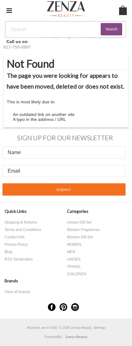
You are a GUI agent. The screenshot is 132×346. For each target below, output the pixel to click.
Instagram (75, 307)
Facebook (52, 307)
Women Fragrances (83, 230)
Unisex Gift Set (79, 222)
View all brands (17, 292)
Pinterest (63, 307)
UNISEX (74, 259)
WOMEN (74, 244)
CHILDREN (76, 274)
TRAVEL (74, 266)
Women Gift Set (80, 237)
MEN (71, 252)
